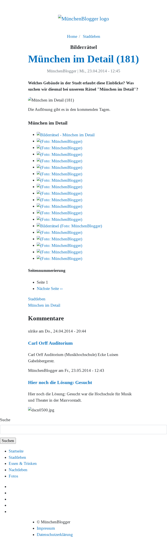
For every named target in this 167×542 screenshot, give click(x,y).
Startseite (16, 451)
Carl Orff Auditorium (50, 343)
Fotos (13, 476)
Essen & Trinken (23, 463)
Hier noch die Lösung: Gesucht (60, 382)
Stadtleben (91, 36)
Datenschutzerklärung (55, 534)
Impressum (46, 528)
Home (72, 36)
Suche (5, 419)
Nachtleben (18, 469)
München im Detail (44, 305)
